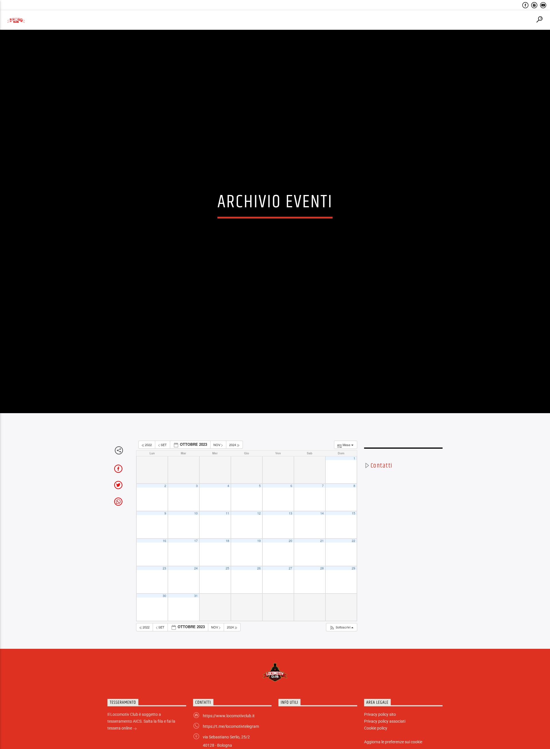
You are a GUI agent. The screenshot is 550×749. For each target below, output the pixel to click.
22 (353, 568)
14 (322, 541)
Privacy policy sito (380, 742)
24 (196, 596)
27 (290, 596)
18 (227, 568)
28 (322, 596)
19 (259, 568)
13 (290, 541)
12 (259, 541)
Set (164, 472)
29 (353, 596)
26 (259, 596)
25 (227, 596)
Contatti (381, 493)
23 (164, 596)
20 (290, 568)
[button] (341, 655)
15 (353, 541)
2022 (148, 472)
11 (227, 541)
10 (196, 541)
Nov (217, 472)
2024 (233, 472)
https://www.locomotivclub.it (229, 743)
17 (196, 568)
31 (196, 623)
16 (164, 568)
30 (164, 623)
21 (322, 568)
